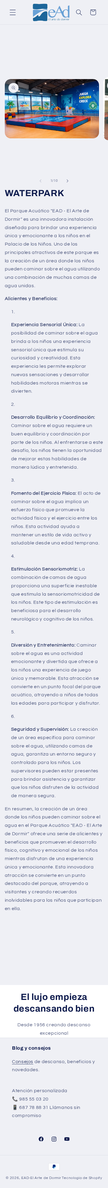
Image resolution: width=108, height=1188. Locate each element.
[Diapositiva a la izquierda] (40, 180)
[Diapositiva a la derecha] (67, 180)
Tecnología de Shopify (82, 1178)
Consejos (22, 1061)
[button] (13, 12)
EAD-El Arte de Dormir (41, 1178)
